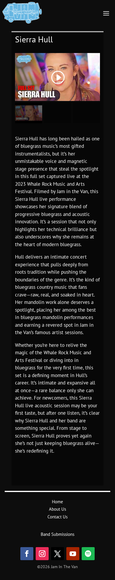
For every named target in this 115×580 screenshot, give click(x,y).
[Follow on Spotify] (88, 553)
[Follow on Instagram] (42, 553)
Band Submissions (57, 534)
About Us (57, 509)
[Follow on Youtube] (72, 553)
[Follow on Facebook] (26, 553)
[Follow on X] (57, 553)
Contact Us (57, 517)
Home (57, 501)
